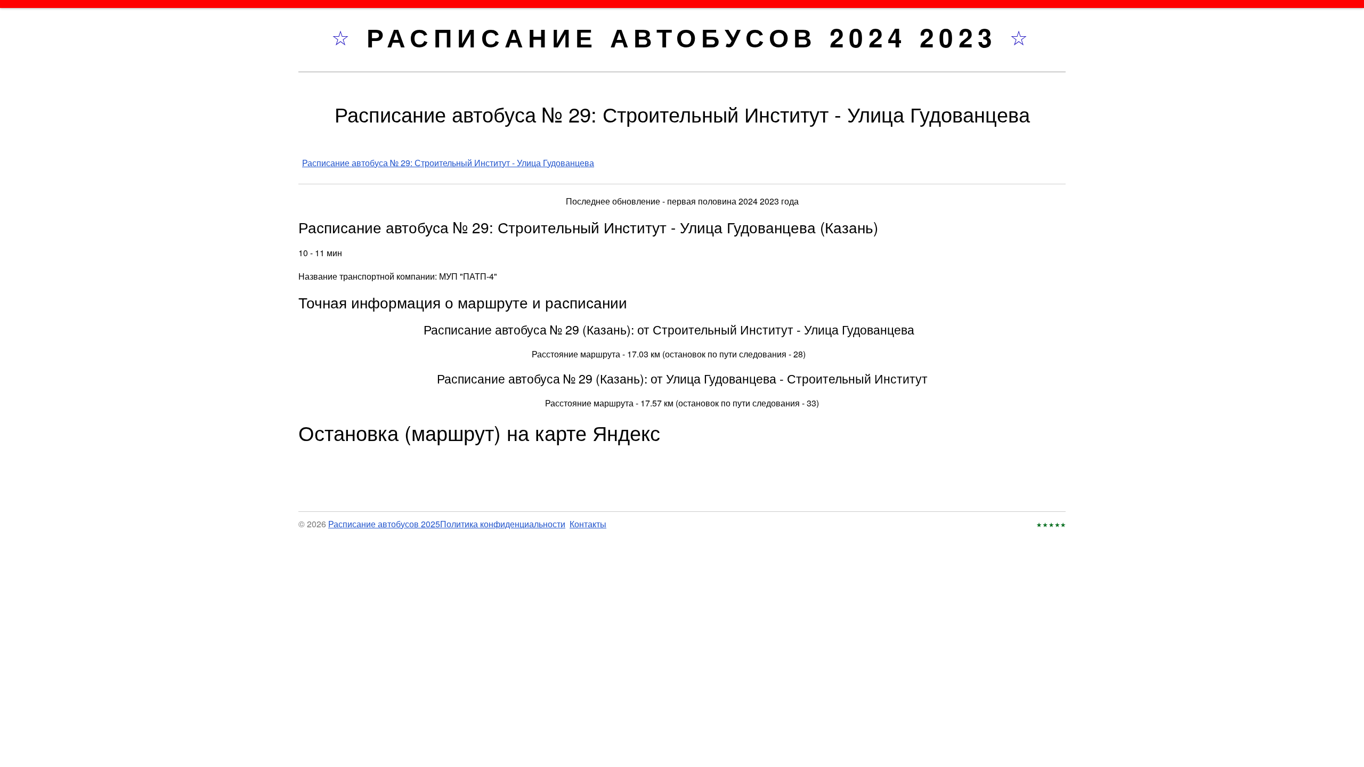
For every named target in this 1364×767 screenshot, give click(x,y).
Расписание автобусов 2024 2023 (688, 37)
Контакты (588, 524)
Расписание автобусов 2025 (384, 524)
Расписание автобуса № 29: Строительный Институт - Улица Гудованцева (448, 163)
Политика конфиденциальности (502, 524)
